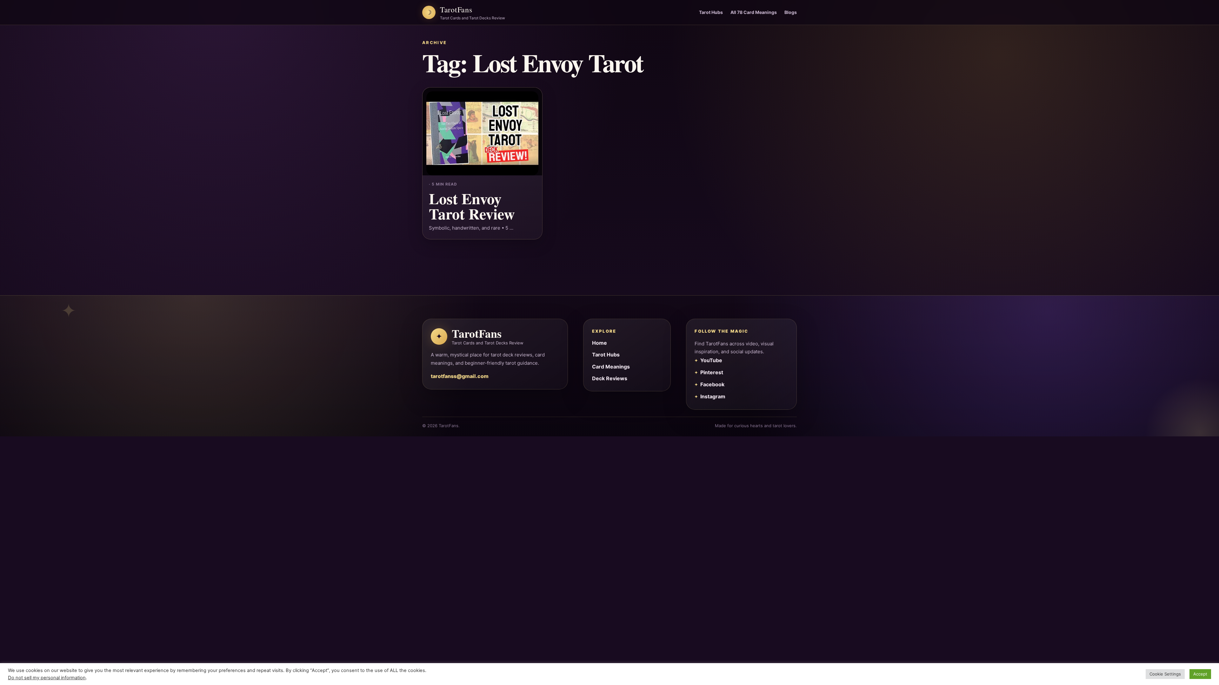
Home (599, 343)
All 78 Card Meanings (753, 12)
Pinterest (711, 372)
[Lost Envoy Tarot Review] (482, 131)
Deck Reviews (609, 378)
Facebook (712, 384)
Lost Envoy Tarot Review (472, 206)
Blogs (790, 12)
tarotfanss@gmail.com (460, 376)
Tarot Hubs (711, 12)
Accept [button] (1200, 673)
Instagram (712, 396)
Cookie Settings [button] (1165, 673)
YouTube (711, 360)
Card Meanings (611, 366)
